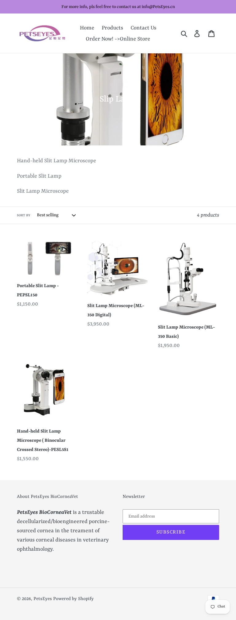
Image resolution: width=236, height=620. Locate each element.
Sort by (23, 215)
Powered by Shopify (73, 599)
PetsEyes (42, 599)
